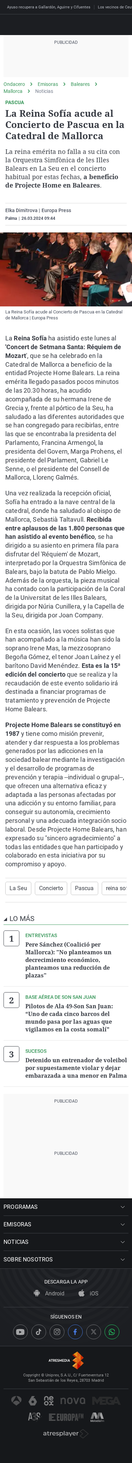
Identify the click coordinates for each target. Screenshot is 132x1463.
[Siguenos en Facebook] (75, 1332)
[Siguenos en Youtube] (20, 1332)
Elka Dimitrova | (22, 210)
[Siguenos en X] (93, 1332)
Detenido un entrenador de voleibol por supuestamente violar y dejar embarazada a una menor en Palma (76, 1067)
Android (54, 1293)
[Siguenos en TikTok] (38, 1332)
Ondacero (14, 84)
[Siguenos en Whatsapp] (112, 1332)
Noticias (44, 91)
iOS (93, 1293)
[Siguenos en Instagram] (57, 1332)
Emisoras (48, 84)
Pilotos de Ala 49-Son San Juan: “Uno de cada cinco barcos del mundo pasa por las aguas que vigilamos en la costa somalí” (69, 1017)
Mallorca (13, 91)
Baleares (80, 84)
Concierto (51, 888)
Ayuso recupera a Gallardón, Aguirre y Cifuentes (48, 7)
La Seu (18, 888)
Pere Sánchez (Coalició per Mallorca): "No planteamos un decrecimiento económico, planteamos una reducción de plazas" (68, 960)
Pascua (84, 888)
